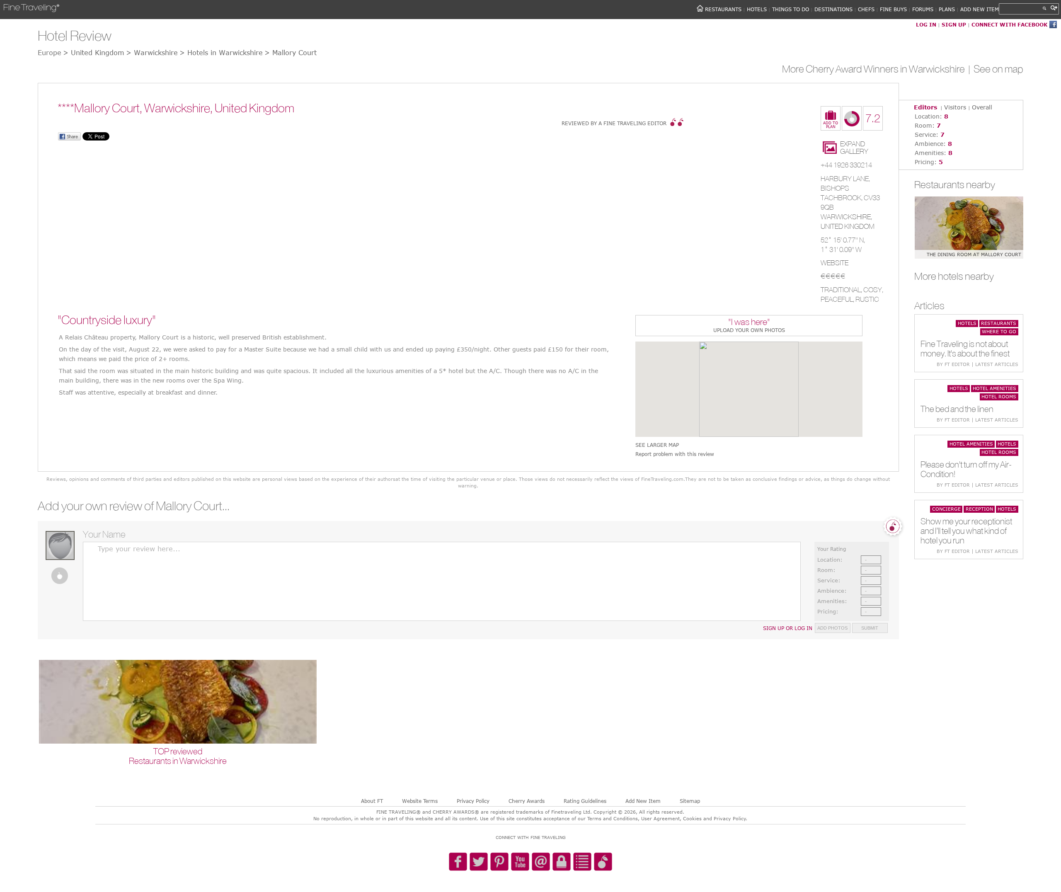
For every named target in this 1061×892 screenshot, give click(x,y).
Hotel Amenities (994, 388)
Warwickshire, (846, 217)
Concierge (946, 508)
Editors (925, 107)
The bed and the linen (957, 409)
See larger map (657, 445)
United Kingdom (847, 226)
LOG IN (926, 24)
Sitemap (690, 801)
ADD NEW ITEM (979, 9)
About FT (372, 801)
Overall (982, 107)
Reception (979, 508)
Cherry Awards (527, 801)
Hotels (967, 323)
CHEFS (866, 9)
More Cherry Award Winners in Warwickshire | (878, 69)
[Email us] (540, 862)
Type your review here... (139, 549)
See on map (998, 69)
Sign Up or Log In (787, 628)
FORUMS (922, 9)
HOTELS (757, 9)
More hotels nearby (954, 276)
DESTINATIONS (833, 9)
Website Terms (420, 801)
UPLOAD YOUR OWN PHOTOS (749, 330)
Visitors (955, 107)
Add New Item (643, 801)
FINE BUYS (893, 9)
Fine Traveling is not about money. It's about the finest (965, 349)
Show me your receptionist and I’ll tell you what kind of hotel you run (966, 530)
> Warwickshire (152, 52)
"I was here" (749, 322)
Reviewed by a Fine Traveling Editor (614, 123)
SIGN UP (954, 24)
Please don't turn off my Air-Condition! (966, 469)
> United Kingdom (93, 52)
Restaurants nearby (954, 184)
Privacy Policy (473, 801)
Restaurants (998, 323)
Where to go (999, 331)
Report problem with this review (674, 454)
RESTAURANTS (723, 9)
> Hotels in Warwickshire (221, 52)
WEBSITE (834, 263)
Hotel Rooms (998, 396)
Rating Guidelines (585, 801)
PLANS (947, 9)
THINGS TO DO (790, 9)
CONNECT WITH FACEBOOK (1009, 24)
